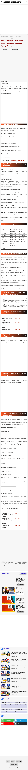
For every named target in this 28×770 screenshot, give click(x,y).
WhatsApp (8, 720)
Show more (23, 573)
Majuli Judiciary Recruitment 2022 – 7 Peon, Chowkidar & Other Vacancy (20, 607)
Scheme (17, 711)
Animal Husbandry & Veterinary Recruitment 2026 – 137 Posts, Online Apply (19, 654)
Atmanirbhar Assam (19, 707)
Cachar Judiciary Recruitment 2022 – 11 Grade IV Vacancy (21, 598)
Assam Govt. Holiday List (7, 702)
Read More (21, 584)
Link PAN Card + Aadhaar (7, 704)
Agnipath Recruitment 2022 (17, 160)
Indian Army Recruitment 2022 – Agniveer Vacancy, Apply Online (20, 580)
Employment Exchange (20, 702)
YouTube (8, 724)
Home (2, 36)
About (12, 761)
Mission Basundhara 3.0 (7, 709)
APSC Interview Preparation (21, 704)
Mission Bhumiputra (19, 709)
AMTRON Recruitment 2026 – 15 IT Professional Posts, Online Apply (18, 666)
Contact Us (19, 761)
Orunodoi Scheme (5, 711)
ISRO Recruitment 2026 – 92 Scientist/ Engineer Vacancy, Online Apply (19, 679)
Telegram (22, 720)
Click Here (17, 318)
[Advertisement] (14, 19)
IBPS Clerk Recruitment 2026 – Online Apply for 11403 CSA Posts (19, 685)
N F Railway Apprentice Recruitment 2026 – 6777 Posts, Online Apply (19, 692)
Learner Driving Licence (7, 707)
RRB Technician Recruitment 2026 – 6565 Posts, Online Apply (18, 673)
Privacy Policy (14, 764)
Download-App (21, 724)
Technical (7, 36)
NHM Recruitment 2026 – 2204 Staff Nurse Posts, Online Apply (18, 660)
